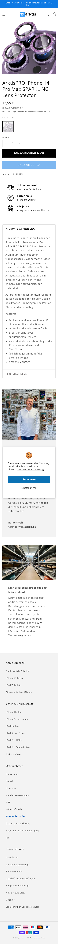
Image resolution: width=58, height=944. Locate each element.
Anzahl (6, 137)
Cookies (10, 899)
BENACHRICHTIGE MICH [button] (29, 153)
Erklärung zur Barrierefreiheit (22, 906)
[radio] (8, 126)
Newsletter (12, 857)
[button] (3, 14)
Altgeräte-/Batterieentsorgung (22, 830)
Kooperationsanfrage (17, 885)
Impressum (12, 774)
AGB (8, 802)
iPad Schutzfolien (15, 733)
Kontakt (10, 781)
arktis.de (22, 938)
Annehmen (29, 479)
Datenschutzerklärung (30, 469)
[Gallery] (29, 47)
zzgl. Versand (18, 112)
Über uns (11, 788)
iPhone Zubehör (15, 678)
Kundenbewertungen (17, 795)
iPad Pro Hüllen (14, 740)
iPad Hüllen (12, 726)
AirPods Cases (13, 754)
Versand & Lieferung (17, 864)
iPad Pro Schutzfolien (18, 747)
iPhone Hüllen (14, 712)
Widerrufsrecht (14, 809)
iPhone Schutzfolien (17, 719)
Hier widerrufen (15, 816)
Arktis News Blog (15, 892)
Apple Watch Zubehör (18, 670)
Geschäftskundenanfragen (20, 878)
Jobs (8, 837)
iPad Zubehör (13, 685)
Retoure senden (14, 871)
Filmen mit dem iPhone (19, 692)
